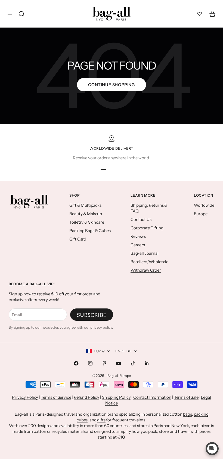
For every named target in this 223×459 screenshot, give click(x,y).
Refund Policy (86, 397)
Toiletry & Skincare (86, 222)
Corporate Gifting (147, 227)
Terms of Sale (186, 397)
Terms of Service (56, 397)
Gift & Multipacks (85, 205)
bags (187, 414)
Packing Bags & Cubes (89, 230)
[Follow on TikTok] (132, 363)
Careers (138, 244)
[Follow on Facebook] (76, 363)
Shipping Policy (116, 397)
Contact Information (152, 397)
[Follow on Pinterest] (104, 363)
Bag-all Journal (145, 253)
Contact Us (141, 219)
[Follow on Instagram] (90, 363)
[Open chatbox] (212, 448)
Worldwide (204, 205)
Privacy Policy (25, 397)
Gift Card (77, 239)
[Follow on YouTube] (118, 363)
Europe (200, 213)
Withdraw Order (146, 270)
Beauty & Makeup (85, 213)
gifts (101, 419)
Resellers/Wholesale (149, 261)
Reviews (138, 236)
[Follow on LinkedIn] (147, 363)
